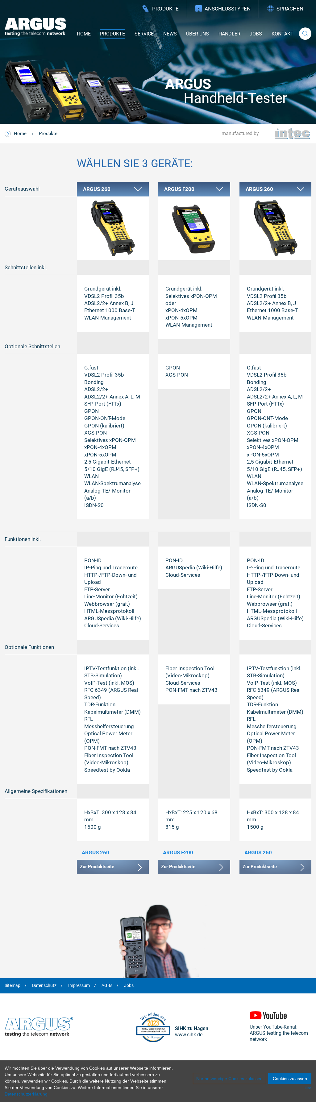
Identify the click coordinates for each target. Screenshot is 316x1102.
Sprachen (289, 9)
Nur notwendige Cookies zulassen (229, 1078)
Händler (229, 34)
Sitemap (12, 986)
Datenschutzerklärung (26, 1094)
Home (84, 34)
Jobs (256, 34)
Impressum (79, 986)
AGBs (107, 986)
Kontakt (282, 34)
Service (144, 34)
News (170, 34)
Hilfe (307, 1088)
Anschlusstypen (228, 9)
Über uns (197, 34)
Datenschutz (44, 986)
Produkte (165, 9)
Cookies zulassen (290, 1078)
